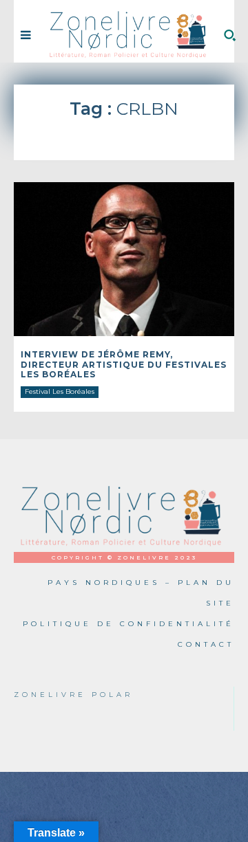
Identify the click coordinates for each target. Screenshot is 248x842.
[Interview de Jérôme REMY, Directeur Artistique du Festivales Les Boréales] (124, 259)
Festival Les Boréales (59, 391)
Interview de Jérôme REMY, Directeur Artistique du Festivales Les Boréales (124, 364)
